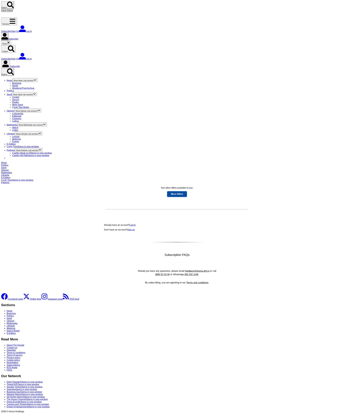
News (9, 80)
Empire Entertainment (28, 407)
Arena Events (24, 402)
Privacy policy (13, 357)
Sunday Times (24, 387)
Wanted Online (25, 394)
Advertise (11, 350)
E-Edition (11, 144)
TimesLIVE (23, 384)
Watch (15, 127)
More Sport (17, 104)
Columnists (17, 113)
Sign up (131, 229)
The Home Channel (27, 399)
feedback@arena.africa (197, 271)
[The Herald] (17, 16)
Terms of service (15, 355)
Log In (133, 225)
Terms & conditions (16, 352)
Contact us (12, 347)
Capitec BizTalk (30, 155)
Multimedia (12, 125)
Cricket (15, 97)
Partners (11, 150)
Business (16, 83)
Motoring (16, 139)
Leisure (15, 136)
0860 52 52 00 (162, 274)
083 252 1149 (191, 274)
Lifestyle (11, 134)
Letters (15, 121)
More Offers (177, 194)
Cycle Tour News (20, 107)
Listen (15, 130)
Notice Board (13, 331)
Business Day (24, 392)
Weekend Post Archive (23, 88)
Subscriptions (13, 365)
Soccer (15, 100)
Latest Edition (6, 10)
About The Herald (15, 345)
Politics (10, 91)
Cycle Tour (23, 146)
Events (15, 141)
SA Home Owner (26, 397)
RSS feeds (12, 367)
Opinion (10, 111)
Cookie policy (13, 360)
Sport (9, 94)
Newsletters (12, 362)
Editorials (16, 116)
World (15, 86)
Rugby (15, 102)
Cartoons (16, 118)
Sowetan (22, 389)
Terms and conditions (197, 282)
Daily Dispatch (25, 382)
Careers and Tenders (28, 404)
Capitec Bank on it (32, 153)
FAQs (9, 370)
